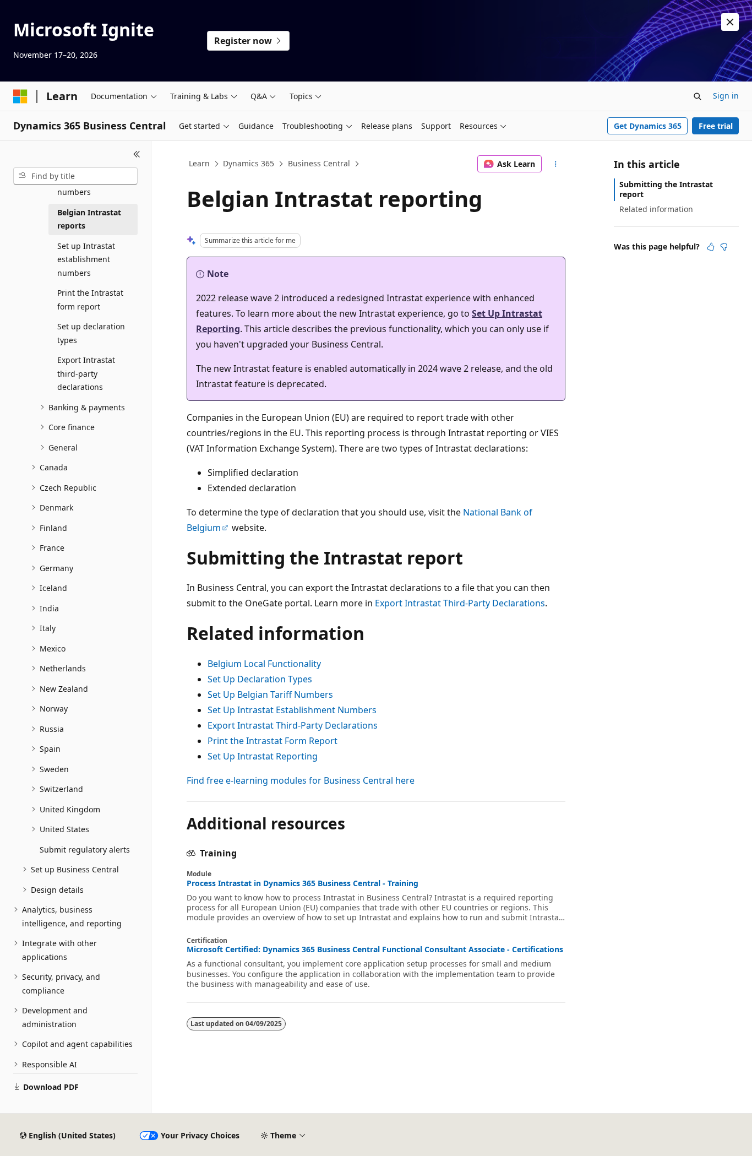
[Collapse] (136, 154)
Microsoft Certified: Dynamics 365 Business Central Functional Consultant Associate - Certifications (375, 949)
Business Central (319, 163)
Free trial (716, 126)
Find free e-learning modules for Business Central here (301, 780)
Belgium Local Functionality (264, 664)
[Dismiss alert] (730, 22)
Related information (656, 209)
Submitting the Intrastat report (666, 189)
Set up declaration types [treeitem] (91, 333)
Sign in (726, 95)
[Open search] (697, 96)
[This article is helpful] (710, 246)
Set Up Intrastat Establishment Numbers (292, 710)
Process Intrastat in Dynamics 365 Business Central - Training (302, 883)
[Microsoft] (20, 96)
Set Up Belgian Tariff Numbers (270, 694)
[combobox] (75, 176)
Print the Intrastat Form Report (272, 741)
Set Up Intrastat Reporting (263, 756)
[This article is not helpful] (724, 246)
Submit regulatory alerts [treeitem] (85, 849)
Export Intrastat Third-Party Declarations (460, 603)
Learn (199, 163)
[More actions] (555, 164)
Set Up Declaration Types (260, 679)
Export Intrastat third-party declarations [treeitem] (86, 373)
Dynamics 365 (248, 163)
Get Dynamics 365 (648, 126)
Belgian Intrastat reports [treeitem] (89, 219)
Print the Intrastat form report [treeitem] (90, 299)
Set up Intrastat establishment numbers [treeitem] (86, 259)
